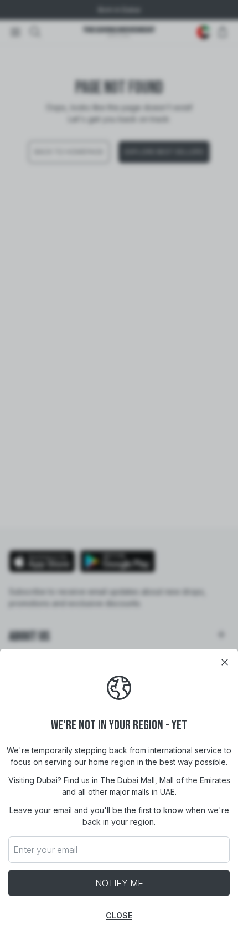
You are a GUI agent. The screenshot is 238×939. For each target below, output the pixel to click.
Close (119, 915)
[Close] (224, 662)
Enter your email (45, 849)
